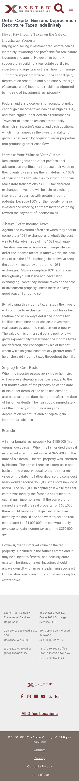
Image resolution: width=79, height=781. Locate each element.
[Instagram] (29, 696)
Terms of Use (39, 775)
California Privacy (39, 766)
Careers (39, 750)
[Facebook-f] (22, 696)
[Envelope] (57, 696)
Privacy (39, 758)
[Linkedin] (36, 696)
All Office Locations (39, 713)
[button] (70, 9)
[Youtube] (43, 696)
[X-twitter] (50, 696)
